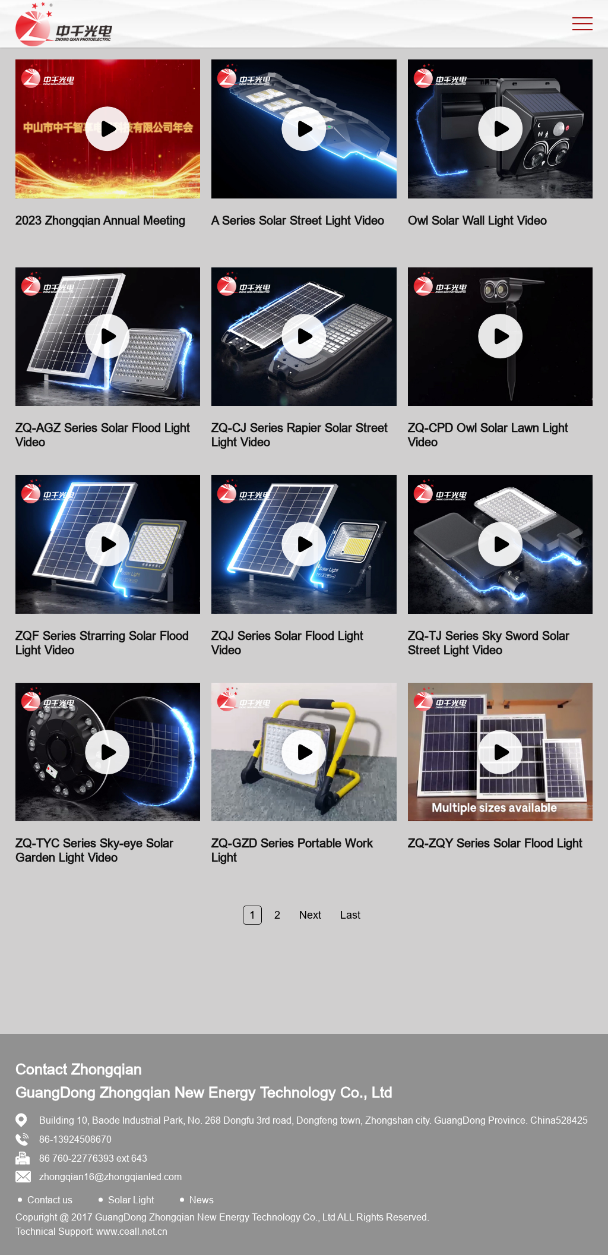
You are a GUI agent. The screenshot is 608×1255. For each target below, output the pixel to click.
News (201, 1199)
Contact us (49, 1199)
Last (350, 915)
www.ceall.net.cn (131, 1231)
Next (310, 915)
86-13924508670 (75, 1139)
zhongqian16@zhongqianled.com (110, 1176)
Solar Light (131, 1199)
